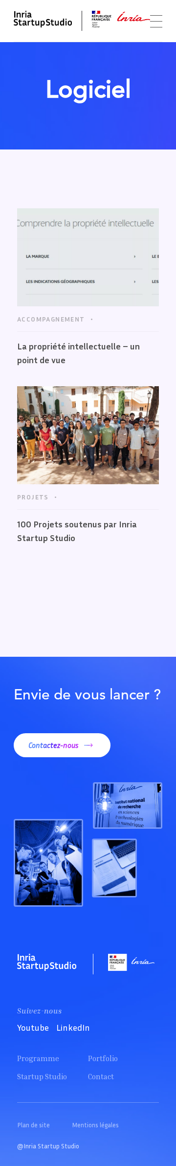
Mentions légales (95, 1125)
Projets (33, 497)
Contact (101, 1076)
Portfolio (103, 1058)
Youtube (33, 1027)
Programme (38, 1058)
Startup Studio (42, 1076)
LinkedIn (73, 1027)
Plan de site (33, 1125)
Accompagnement (51, 319)
